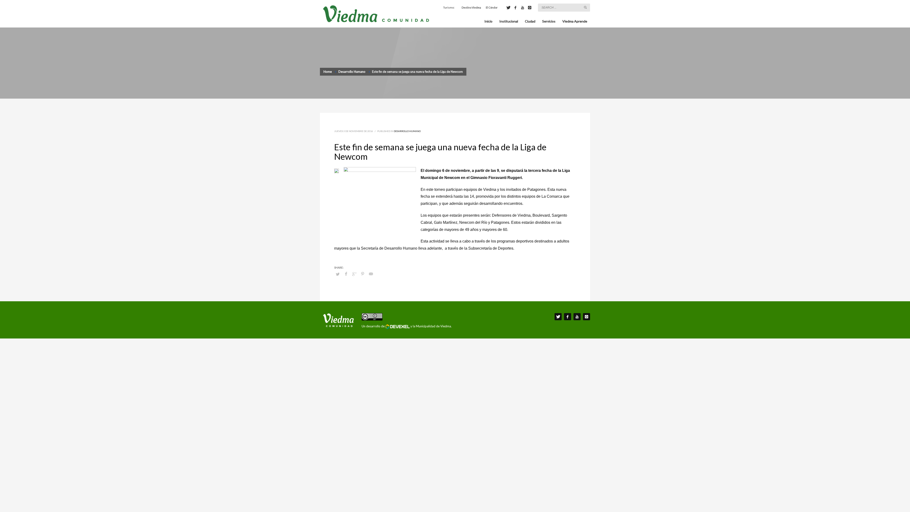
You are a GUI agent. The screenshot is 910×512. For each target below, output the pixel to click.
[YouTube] (522, 7)
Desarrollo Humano (407, 131)
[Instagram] (529, 7)
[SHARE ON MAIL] (370, 273)
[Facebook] (515, 7)
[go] (585, 7)
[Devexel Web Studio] (397, 326)
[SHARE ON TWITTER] (337, 274)
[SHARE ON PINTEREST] (362, 273)
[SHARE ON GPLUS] (354, 273)
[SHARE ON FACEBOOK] (346, 273)
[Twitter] (508, 7)
